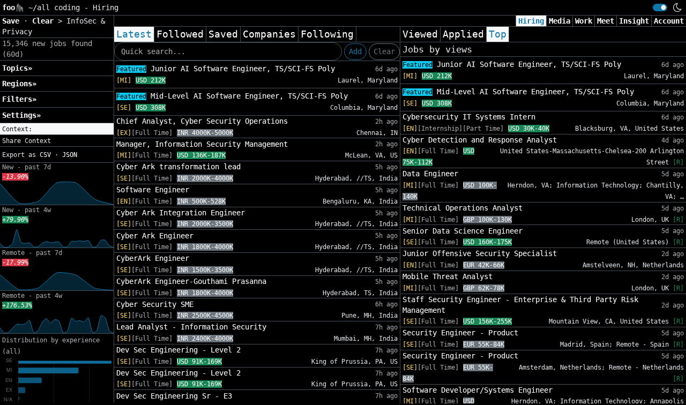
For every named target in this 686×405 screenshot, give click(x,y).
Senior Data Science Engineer (462, 231)
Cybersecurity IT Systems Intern (468, 116)
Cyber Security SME (154, 304)
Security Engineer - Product (460, 332)
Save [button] (13, 21)
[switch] (660, 7)
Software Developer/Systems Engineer (477, 390)
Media (559, 21)
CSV (45, 155)
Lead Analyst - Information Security (191, 326)
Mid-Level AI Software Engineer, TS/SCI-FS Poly (232, 96)
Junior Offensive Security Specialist (479, 253)
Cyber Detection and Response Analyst (479, 140)
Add (355, 51)
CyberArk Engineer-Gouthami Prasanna (191, 281)
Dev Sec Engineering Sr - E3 (174, 396)
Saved (223, 34)
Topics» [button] (17, 68)
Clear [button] (45, 21)
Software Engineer (152, 189)
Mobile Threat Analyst (447, 276)
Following (327, 34)
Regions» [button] (19, 83)
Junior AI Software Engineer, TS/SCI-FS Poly (225, 68)
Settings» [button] (21, 115)
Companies (269, 34)
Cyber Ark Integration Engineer (180, 212)
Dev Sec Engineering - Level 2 (178, 350)
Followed (180, 34)
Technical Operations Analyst (462, 208)
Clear (384, 51)
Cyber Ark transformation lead (178, 166)
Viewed (420, 34)
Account (669, 21)
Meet (605, 21)
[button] (57, 129)
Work (583, 21)
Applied (463, 34)
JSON (69, 155)
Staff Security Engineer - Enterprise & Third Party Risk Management (520, 304)
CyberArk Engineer (152, 258)
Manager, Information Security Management (202, 144)
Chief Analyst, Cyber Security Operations (202, 121)
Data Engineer (430, 173)
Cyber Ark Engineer (154, 235)
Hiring (531, 21)
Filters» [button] (19, 99)
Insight (634, 21)
